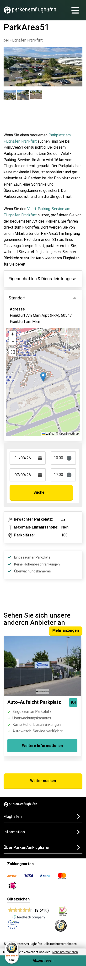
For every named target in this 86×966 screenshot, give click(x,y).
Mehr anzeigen (65, 630)
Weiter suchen (43, 780)
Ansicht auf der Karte (32, 342)
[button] (43, 377)
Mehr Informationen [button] (65, 952)
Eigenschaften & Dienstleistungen (41, 278)
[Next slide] (77, 62)
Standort (17, 297)
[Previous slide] (8, 62)
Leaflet (49, 433)
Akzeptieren (43, 961)
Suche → (41, 492)
